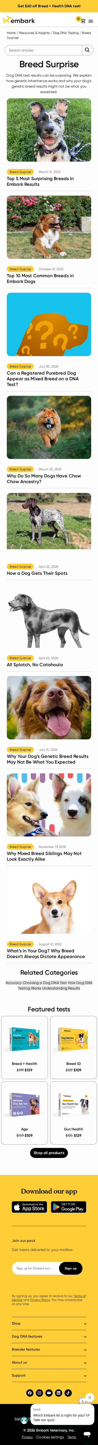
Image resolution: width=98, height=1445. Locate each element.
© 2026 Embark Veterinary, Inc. (49, 1430)
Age (24, 1129)
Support (19, 1375)
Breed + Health (24, 1064)
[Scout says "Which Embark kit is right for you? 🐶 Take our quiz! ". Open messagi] (57, 1409)
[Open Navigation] (92, 21)
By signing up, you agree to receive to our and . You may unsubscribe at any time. (49, 1300)
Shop (16, 1323)
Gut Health (73, 1129)
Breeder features (26, 1349)
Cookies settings (50, 1437)
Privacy (27, 1437)
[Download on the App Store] (29, 1208)
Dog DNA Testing (66, 33)
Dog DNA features (27, 1336)
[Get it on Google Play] (68, 1208)
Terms (71, 1437)
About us (19, 1362)
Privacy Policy (39, 1300)
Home (11, 33)
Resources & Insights (34, 33)
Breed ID (73, 1064)
